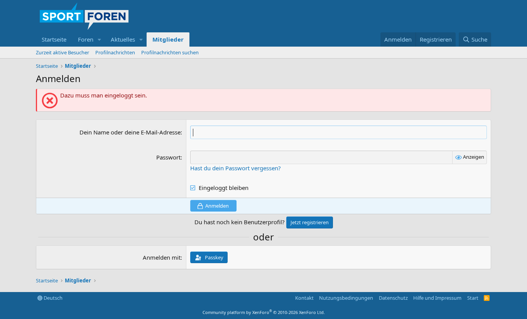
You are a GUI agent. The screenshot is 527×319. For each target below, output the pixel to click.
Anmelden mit (162, 257)
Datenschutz (393, 297)
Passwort (168, 157)
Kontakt (304, 297)
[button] (99, 39)
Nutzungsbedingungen (346, 297)
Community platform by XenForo (264, 312)
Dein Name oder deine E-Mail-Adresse (130, 132)
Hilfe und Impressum (437, 297)
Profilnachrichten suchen (170, 52)
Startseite (54, 39)
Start (472, 297)
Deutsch (52, 297)
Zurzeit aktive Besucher (62, 52)
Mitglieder (168, 39)
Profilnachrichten (115, 52)
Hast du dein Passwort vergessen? (235, 168)
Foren (85, 39)
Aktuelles (123, 39)
